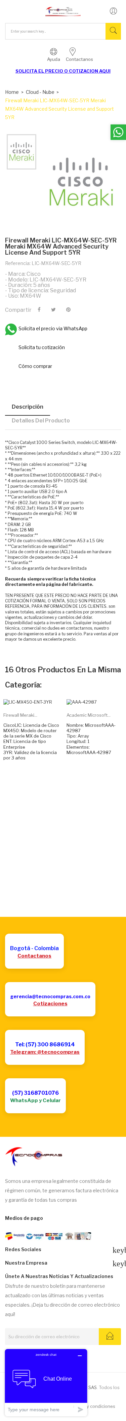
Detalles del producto (41, 420)
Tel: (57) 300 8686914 (45, 1044)
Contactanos (34, 956)
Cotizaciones (50, 1004)
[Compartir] (39, 309)
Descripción (27, 407)
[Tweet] (53, 309)
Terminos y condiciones (91, 1406)
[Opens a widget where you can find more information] (46, 1382)
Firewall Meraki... (20, 715)
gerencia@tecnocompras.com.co (50, 996)
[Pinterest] (68, 309)
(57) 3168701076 (35, 1093)
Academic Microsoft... (89, 715)
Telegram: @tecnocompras (45, 1052)
